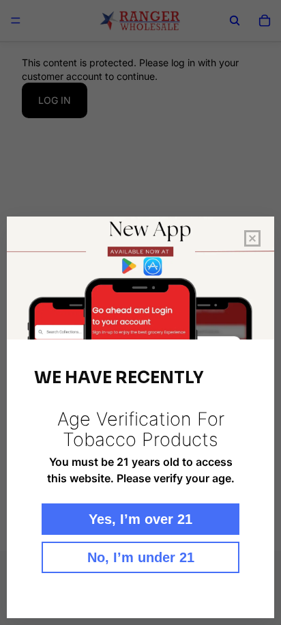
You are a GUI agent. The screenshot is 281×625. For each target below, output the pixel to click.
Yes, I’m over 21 (140, 519)
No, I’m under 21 (140, 557)
